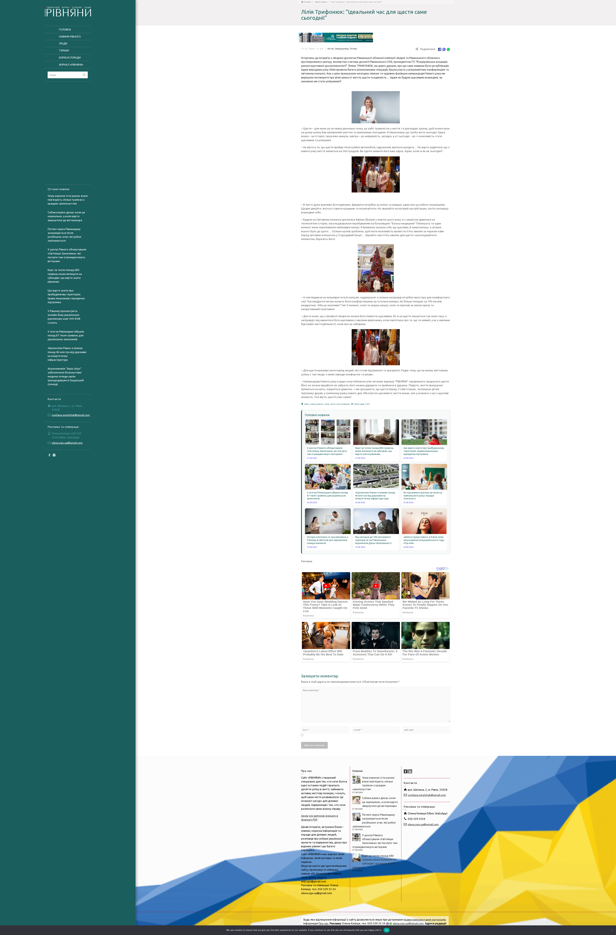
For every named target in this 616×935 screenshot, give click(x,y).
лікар (327, 404)
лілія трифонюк (343, 404)
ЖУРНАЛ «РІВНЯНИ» (71, 64)
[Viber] (444, 49)
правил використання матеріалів (425, 919)
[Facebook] (49, 455)
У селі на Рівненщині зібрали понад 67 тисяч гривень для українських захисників (66, 335)
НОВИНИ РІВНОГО (70, 36)
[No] (612, 930)
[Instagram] (54, 455)
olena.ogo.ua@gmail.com (67, 442)
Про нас (323, 923)
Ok (386, 930)
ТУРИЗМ (64, 50)
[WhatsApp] (448, 49)
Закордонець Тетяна (346, 48)
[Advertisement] (68, 133)
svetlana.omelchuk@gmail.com (71, 415)
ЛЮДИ (63, 43)
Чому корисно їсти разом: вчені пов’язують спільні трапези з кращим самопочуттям (68, 199)
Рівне (306, 404)
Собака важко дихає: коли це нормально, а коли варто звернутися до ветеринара (66, 216)
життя (332, 404)
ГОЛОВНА (65, 29)
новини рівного (317, 404)
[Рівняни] (67, 11)
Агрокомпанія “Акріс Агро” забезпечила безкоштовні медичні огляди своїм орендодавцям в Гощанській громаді (66, 376)
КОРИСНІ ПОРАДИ (70, 57)
